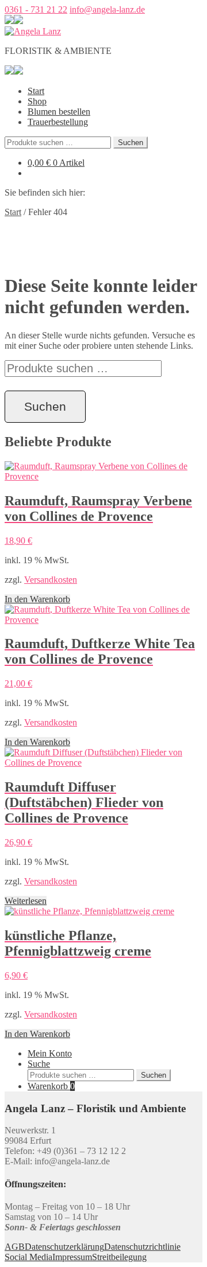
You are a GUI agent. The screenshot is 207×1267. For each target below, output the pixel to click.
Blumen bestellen (59, 111)
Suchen (130, 142)
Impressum (72, 1257)
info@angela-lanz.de (107, 9)
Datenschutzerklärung (64, 1247)
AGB (15, 1247)
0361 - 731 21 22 (36, 9)
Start (36, 91)
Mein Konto (50, 1053)
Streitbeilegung (119, 1257)
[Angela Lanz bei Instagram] (18, 21)
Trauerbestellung (58, 122)
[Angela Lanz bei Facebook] (9, 21)
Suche (39, 1064)
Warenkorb (51, 1086)
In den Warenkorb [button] (37, 599)
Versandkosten (50, 579)
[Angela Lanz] (33, 31)
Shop (37, 101)
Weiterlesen (26, 901)
